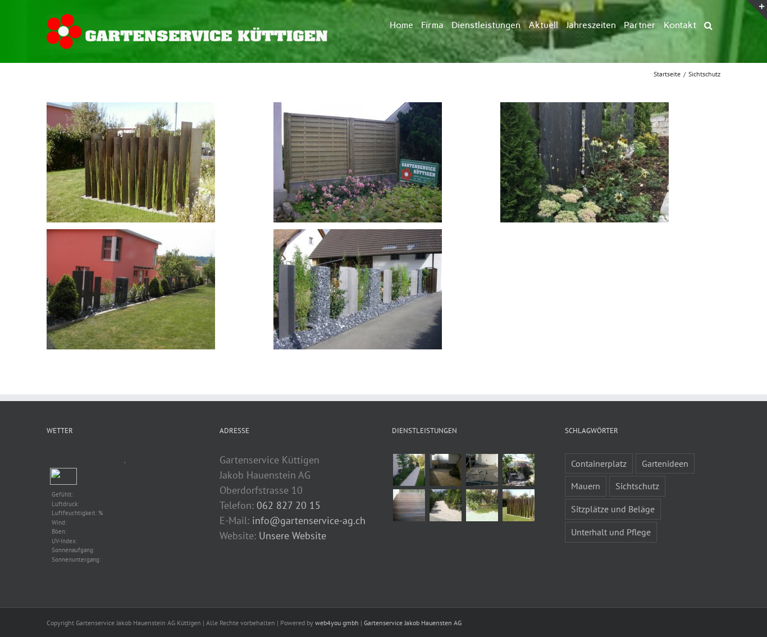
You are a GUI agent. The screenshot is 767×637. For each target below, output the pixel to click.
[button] (708, 24)
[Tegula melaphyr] (445, 505)
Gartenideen (665, 463)
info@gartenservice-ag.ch (309, 520)
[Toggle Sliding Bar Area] (757, 10)
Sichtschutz (637, 486)
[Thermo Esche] (409, 505)
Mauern (585, 486)
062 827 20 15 (289, 505)
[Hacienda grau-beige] (445, 470)
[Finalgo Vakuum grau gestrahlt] (409, 470)
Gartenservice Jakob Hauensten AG (413, 622)
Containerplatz (599, 463)
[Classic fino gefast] (482, 470)
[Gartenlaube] (518, 470)
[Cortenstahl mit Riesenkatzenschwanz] (518, 505)
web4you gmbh (337, 622)
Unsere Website (292, 535)
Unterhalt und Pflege (611, 532)
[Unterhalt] (482, 505)
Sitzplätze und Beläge (613, 509)
